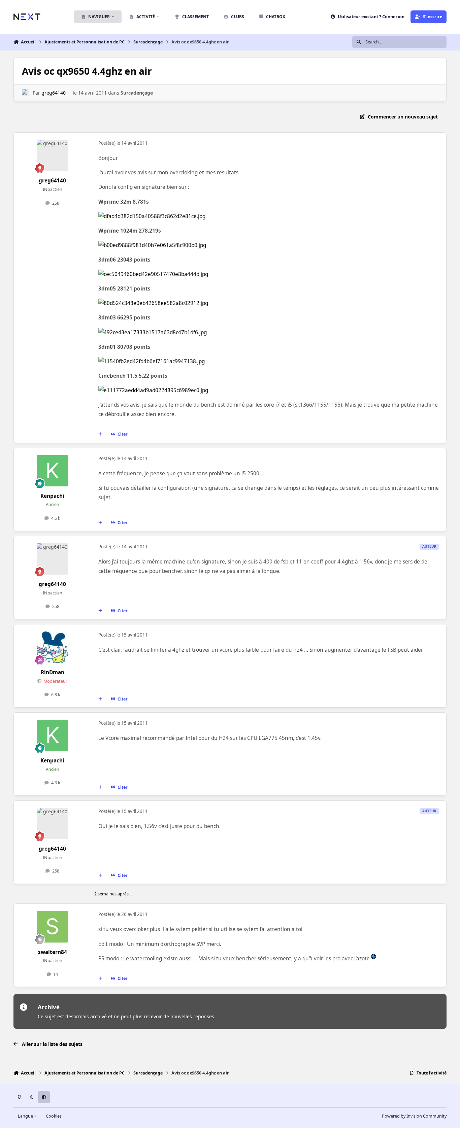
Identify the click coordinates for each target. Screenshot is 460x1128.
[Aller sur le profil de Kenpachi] (52, 471)
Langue (26, 1116)
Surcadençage (137, 93)
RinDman (52, 672)
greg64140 (53, 93)
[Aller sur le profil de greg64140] (25, 92)
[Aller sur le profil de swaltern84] (52, 927)
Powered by (414, 1116)
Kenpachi (52, 496)
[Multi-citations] (100, 434)
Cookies (54, 1116)
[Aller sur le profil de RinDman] (52, 647)
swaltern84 (52, 952)
